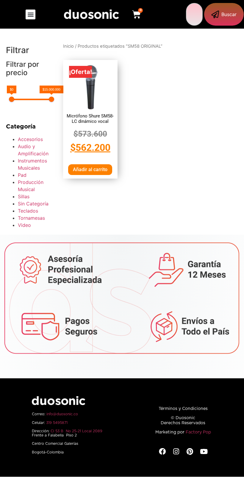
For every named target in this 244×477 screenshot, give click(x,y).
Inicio (68, 46)
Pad (22, 175)
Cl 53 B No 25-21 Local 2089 (76, 431)
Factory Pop (198, 432)
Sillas (23, 196)
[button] (30, 14)
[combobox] (194, 14)
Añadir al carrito (90, 169)
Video (24, 225)
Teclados (28, 211)
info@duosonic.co (62, 414)
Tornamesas (31, 218)
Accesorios (30, 139)
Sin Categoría (33, 204)
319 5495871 (57, 423)
